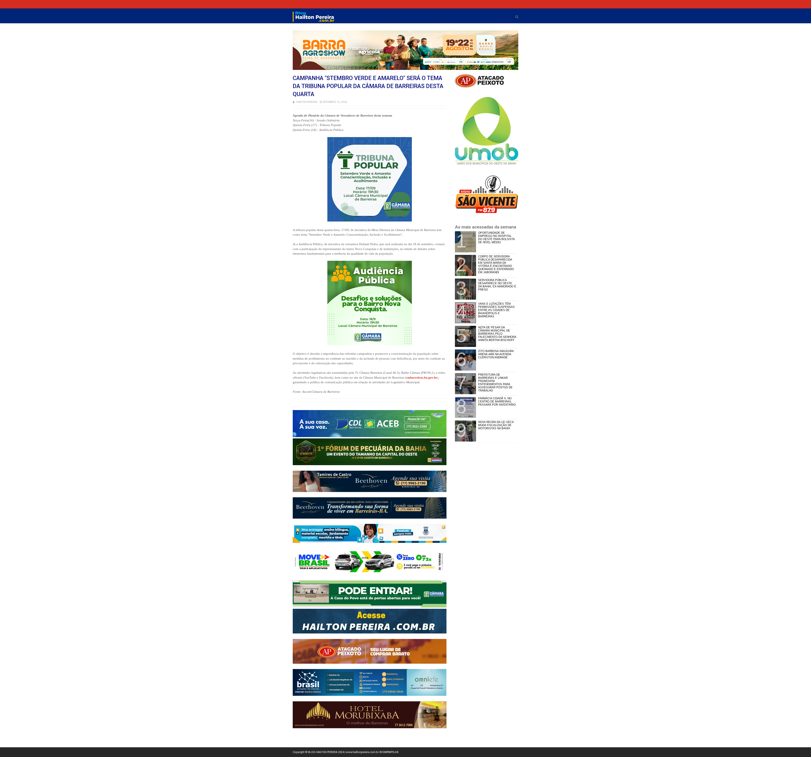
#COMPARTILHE (389, 752)
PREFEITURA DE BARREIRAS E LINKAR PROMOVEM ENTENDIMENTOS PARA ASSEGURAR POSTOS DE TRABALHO (495, 382)
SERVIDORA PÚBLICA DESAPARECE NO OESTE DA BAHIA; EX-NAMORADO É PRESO (497, 285)
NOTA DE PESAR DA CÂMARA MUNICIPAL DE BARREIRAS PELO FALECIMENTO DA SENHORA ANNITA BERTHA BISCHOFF (497, 334)
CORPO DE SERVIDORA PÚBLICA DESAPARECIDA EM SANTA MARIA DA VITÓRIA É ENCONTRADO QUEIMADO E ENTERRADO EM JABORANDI (496, 264)
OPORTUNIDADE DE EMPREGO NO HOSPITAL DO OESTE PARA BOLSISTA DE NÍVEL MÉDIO (496, 237)
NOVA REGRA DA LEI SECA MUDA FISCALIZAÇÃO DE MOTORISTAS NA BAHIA (496, 425)
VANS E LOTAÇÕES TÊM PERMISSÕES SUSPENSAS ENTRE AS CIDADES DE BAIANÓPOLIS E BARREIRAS (496, 310)
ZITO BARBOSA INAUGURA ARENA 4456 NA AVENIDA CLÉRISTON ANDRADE (496, 354)
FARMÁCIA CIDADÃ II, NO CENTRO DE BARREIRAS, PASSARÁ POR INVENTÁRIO (497, 401)
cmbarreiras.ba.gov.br (421, 377)
